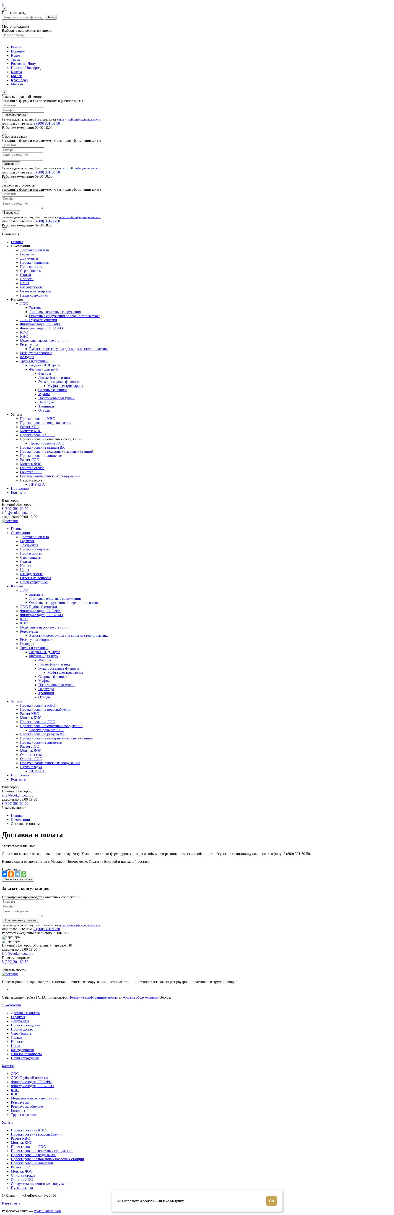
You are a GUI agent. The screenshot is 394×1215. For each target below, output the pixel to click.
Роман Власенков (47, 1211)
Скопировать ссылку (18, 879)
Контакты (18, 492)
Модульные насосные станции (44, 340)
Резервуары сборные (36, 353)
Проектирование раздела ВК (42, 447)
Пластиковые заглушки (56, 398)
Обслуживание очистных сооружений (50, 476)
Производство (31, 266)
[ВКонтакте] (4, 874)
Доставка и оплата (34, 250)
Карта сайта (11, 1203)
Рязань (16, 47)
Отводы (44, 410)
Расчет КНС (29, 427)
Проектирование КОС (46, 443)
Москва (17, 84)
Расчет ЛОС (29, 460)
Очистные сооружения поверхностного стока (64, 316)
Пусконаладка (31, 767)
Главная (17, 242)
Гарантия (27, 254)
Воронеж (18, 51)
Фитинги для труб (43, 369)
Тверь (15, 59)
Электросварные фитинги (58, 382)
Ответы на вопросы (35, 291)
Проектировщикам (34, 262)
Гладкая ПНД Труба (44, 365)
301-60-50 (47, 123)
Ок (271, 1201)
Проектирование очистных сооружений (51, 726)
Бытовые (36, 308)
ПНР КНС (37, 484)
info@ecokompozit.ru (17, 513)
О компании (20, 533)
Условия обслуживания (140, 997)
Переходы (46, 402)
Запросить (11, 212)
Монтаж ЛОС (30, 464)
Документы (29, 258)
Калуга (16, 72)
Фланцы (44, 373)
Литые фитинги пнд (54, 377)
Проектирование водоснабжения (45, 423)
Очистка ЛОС (31, 472)
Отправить (11, 164)
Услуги (16, 701)
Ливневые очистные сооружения (55, 312)
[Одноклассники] (11, 874)
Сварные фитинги (52, 390)
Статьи (25, 275)
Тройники (46, 406)
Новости (27, 279)
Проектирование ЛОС (37, 435)
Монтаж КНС (30, 431)
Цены (24, 283)
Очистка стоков (32, 468)
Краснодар (19, 80)
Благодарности (31, 287)
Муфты (44, 394)
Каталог (17, 586)
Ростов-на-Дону (23, 64)
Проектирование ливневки (41, 456)
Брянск (16, 76)
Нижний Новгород (26, 68)
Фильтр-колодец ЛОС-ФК (40, 324)
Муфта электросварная (65, 386)
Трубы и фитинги (34, 361)
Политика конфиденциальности (93, 997)
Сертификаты (30, 271)
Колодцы (27, 357)
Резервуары (29, 345)
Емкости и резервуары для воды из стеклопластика (69, 349)
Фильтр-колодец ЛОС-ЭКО (41, 328)
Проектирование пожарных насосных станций (56, 451)
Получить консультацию (20, 920)
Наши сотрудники (34, 295)
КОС (24, 332)
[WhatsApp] (23, 874)
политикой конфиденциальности (80, 119)
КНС (24, 336)
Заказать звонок (15, 115)
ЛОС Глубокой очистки (38, 320)
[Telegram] (17, 874)
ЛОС (24, 303)
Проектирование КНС (37, 419)
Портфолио (20, 488)
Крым (15, 55)
